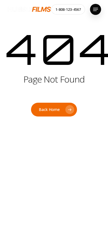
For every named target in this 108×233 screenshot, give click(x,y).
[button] (95, 9)
